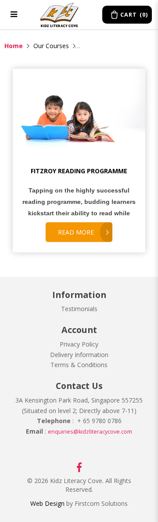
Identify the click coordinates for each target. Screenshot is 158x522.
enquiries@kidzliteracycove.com (90, 431)
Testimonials (79, 309)
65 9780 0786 (101, 421)
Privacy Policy (79, 344)
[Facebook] (79, 466)
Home (13, 46)
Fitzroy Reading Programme (79, 171)
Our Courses (51, 46)
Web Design (47, 503)
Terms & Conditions (79, 365)
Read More (76, 232)
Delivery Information (79, 354)
